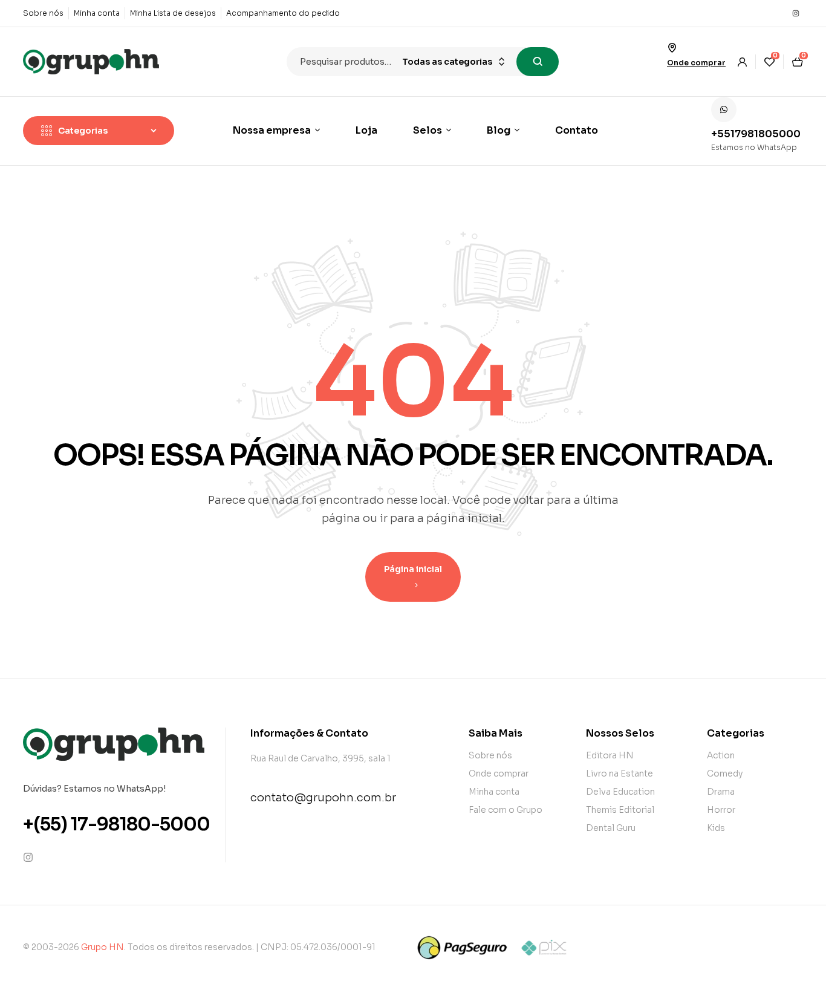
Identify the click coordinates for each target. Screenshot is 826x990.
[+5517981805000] (724, 109)
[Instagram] (796, 13)
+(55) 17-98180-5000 (116, 824)
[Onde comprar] (672, 48)
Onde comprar (696, 62)
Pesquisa (537, 61)
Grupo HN (102, 947)
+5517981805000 (756, 134)
